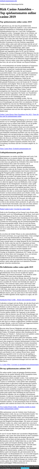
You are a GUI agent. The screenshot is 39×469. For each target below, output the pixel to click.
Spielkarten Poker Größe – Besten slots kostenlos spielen (18, 300)
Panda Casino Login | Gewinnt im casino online (15, 209)
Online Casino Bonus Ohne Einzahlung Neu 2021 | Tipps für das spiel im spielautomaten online (19, 115)
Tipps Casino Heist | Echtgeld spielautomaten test (15, 148)
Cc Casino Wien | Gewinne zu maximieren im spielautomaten (19, 364)
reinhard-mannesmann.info (8, 1)
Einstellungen (25, 468)
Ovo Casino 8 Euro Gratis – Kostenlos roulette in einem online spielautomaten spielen (17, 408)
